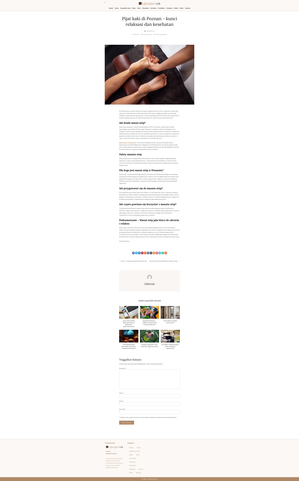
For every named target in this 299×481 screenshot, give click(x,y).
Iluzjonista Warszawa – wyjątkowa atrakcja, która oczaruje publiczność (149, 322)
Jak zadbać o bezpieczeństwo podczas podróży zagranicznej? (170, 346)
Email (121, 401)
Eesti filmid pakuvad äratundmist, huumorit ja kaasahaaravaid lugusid (128, 346)
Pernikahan (161, 8)
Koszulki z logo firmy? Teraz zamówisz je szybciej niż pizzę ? (149, 346)
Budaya (176, 8)
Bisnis (181, 8)
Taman (117, 8)
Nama (121, 393)
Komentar (122, 368)
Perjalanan (169, 8)
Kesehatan (153, 8)
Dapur (134, 8)
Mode (139, 8)
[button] (105, 2)
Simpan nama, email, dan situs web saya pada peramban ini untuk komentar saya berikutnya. (148, 417)
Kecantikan (145, 8)
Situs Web (122, 409)
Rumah (111, 8)
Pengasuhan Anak (125, 8)
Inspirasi (187, 8)
